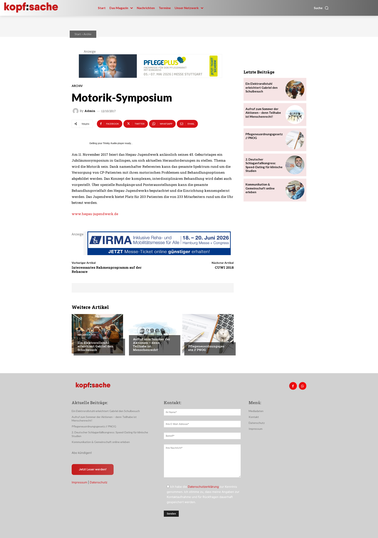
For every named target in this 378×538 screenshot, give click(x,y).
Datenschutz (98, 482)
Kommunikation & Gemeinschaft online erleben (260, 188)
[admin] (76, 111)
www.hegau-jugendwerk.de (95, 214)
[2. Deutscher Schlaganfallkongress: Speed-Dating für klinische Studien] (294, 165)
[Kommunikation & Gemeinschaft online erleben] (294, 190)
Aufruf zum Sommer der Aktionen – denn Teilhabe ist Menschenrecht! (151, 344)
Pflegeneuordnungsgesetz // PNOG (206, 348)
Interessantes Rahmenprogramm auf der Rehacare (107, 269)
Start (78, 34)
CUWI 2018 (224, 267)
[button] (321, 8)
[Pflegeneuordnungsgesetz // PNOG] (208, 333)
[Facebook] (293, 386)
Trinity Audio (110, 143)
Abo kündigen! (82, 453)
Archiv (87, 34)
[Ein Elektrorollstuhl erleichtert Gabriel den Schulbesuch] (97, 333)
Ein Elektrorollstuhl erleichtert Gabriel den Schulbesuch (95, 346)
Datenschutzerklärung (203, 487)
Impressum (79, 482)
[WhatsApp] (302, 386)
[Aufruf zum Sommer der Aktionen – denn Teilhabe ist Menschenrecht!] (152, 333)
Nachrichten (86, 335)
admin (89, 110)
